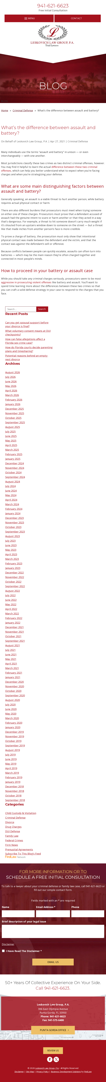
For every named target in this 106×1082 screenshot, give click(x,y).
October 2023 (13, 527)
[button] (29, 18)
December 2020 (14, 681)
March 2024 (12, 504)
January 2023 (12, 568)
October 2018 (13, 795)
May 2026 (10, 386)
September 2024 (15, 477)
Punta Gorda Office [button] (53, 1030)
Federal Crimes (14, 840)
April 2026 (11, 390)
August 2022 (12, 590)
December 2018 (14, 786)
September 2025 (15, 422)
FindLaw (88, 1071)
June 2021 (11, 654)
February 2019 (13, 777)
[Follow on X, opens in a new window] (56, 1059)
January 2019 (12, 782)
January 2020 (12, 727)
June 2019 (11, 759)
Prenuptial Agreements (19, 849)
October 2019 (13, 741)
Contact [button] (76, 18)
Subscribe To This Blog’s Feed (23, 853)
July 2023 (10, 540)
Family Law (11, 835)
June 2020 (11, 709)
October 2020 (13, 691)
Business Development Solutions (66, 1071)
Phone (75, 907)
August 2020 (12, 700)
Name (5, 907)
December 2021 (14, 627)
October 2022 (13, 581)
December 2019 (14, 732)
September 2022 (15, 586)
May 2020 (10, 713)
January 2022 (12, 622)
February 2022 (13, 618)
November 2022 (14, 577)
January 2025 (12, 458)
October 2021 (13, 636)
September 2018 (15, 800)
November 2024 (14, 468)
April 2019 (11, 768)
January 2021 (12, 677)
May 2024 (10, 495)
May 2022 (10, 604)
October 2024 (13, 472)
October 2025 (13, 418)
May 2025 (10, 440)
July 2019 (10, 754)
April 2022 (11, 609)
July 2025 (10, 431)
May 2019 (10, 763)
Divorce (9, 822)
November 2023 (14, 522)
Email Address (45, 907)
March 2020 (12, 718)
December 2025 (14, 408)
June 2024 (11, 490)
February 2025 (13, 454)
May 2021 (10, 659)
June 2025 (11, 436)
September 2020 (15, 695)
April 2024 (11, 499)
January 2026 (12, 404)
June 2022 (11, 600)
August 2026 (12, 372)
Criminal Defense (78, 141)
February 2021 (13, 672)
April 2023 (11, 554)
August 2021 (12, 645)
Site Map (30, 1071)
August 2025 (12, 427)
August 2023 (12, 536)
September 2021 (15, 640)
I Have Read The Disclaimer (24, 951)
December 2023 (14, 518)
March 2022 (12, 613)
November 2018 (14, 791)
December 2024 (14, 463)
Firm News (11, 845)
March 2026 (12, 395)
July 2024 (10, 486)
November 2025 (14, 413)
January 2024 (12, 513)
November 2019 (14, 736)
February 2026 (13, 399)
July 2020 (10, 704)
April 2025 (11, 445)
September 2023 (15, 531)
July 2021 (10, 650)
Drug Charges (13, 826)
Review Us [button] (53, 1050)
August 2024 (12, 481)
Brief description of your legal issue (24, 921)
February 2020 (13, 722)
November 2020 (14, 686)
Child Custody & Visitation (20, 813)
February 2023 (13, 563)
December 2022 (14, 572)
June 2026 (11, 381)
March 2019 (12, 772)
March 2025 (12, 449)
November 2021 (14, 631)
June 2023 (11, 545)
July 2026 (10, 377)
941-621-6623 (53, 6)
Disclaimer (8, 944)
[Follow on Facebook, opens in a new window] (49, 1059)
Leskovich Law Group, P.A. (32, 141)
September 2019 (15, 745)
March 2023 (12, 559)
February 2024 (13, 509)
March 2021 (12, 668)
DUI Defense (12, 831)
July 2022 (10, 595)
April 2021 (11, 663)
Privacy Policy (42, 1071)
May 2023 (10, 549)
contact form (64, 890)
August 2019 (12, 750)
